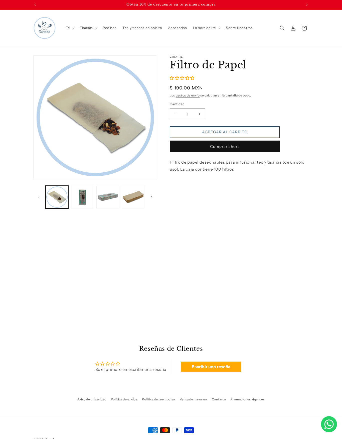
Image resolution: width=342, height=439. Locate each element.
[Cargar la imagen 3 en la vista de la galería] (107, 197)
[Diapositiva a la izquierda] (38, 197)
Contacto (219, 399)
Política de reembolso (158, 399)
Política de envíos (124, 399)
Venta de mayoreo (193, 399)
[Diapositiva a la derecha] (151, 197)
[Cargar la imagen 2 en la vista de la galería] (82, 197)
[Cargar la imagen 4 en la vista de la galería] (133, 197)
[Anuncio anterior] (35, 5)
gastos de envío (188, 95)
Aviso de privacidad (91, 399)
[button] (70, 28)
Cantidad (177, 104)
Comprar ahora (225, 146)
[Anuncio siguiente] (306, 5)
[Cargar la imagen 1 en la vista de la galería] (57, 197)
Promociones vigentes (248, 399)
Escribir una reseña (211, 366)
